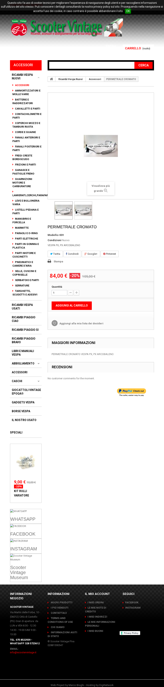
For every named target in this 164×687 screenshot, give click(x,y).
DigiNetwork (106, 685)
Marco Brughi (76, 685)
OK (128, 11)
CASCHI (17, 381)
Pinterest (110, 253)
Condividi (73, 253)
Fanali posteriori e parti (26, 148)
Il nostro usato (24, 420)
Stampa (58, 261)
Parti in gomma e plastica (25, 246)
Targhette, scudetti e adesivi (24, 292)
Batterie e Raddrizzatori (22, 101)
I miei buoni (95, 630)
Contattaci (58, 612)
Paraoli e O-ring (26, 233)
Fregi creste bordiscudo (22, 157)
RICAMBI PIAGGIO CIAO (23, 319)
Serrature (21, 285)
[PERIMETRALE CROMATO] (64, 210)
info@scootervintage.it (23, 652)
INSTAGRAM (133, 607)
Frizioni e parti (25, 164)
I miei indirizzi (97, 616)
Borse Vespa (21, 411)
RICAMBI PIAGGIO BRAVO (23, 340)
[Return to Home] (51, 79)
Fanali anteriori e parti (26, 139)
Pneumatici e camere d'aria (22, 264)
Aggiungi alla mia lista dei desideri (81, 323)
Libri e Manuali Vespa (23, 352)
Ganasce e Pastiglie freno (23, 171)
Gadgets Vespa (23, 402)
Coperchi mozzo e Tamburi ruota (26, 125)
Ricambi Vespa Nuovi (22, 76)
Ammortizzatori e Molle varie (26, 92)
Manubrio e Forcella (21, 220)
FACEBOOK (131, 602)
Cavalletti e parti (27, 108)
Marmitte (21, 227)
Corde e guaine (25, 132)
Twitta (56, 253)
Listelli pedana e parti (25, 211)
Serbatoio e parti (26, 280)
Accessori (21, 85)
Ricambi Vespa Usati (22, 306)
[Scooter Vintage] (67, 27)
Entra (111, 46)
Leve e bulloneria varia (25, 202)
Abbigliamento (23, 363)
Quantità (57, 286)
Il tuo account (103, 51)
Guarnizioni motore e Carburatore (22, 183)
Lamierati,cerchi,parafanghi (32, 195)
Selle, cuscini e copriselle (24, 273)
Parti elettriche (26, 238)
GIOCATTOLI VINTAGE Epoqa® (26, 391)
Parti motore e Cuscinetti (24, 255)
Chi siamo (57, 627)
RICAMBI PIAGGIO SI (25, 329)
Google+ (92, 253)
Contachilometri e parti (26, 116)
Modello (53, 234)
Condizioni (54, 240)
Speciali (16, 432)
